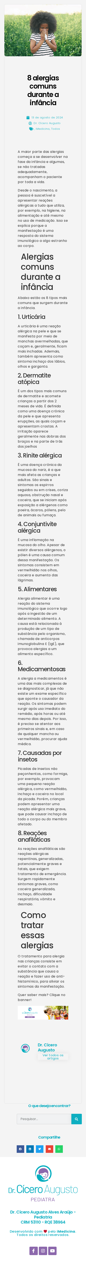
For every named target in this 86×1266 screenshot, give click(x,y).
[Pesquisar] (76, 1119)
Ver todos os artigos (53, 1057)
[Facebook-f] (33, 1251)
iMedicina (43, 129)
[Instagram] (43, 1251)
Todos (55, 129)
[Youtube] (52, 1251)
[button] (20, 1149)
